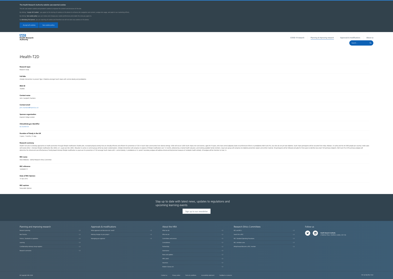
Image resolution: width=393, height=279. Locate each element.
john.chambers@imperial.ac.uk (29, 108)
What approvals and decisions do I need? (103, 230)
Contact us (164, 275)
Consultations (166, 242)
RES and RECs (238, 230)
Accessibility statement (207, 275)
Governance (165, 250)
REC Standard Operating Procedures (244, 238)
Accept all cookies (29, 25)
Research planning (25, 230)
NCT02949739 (24, 127)
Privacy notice (176, 275)
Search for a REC (238, 234)
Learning (22, 242)
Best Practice (23, 234)
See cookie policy (48, 25)
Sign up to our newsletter (196, 211)
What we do (165, 230)
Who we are (165, 234)
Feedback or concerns (225, 275)
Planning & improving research (322, 38)
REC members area (239, 242)
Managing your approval (98, 238)
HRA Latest (165, 258)
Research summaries (25, 250)
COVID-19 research (297, 38)
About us (369, 38)
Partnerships (165, 246)
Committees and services (169, 238)
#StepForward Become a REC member (245, 246)
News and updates (167, 254)
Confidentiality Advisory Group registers (31, 246)
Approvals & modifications (350, 38)
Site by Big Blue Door (367, 275)
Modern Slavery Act (168, 266)
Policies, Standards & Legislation (29, 238)
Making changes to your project (100, 234)
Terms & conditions (190, 275)
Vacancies (165, 262)
